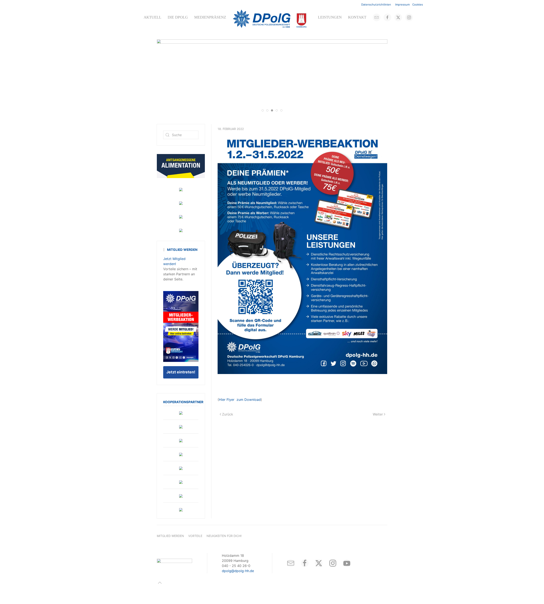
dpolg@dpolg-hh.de (238, 571)
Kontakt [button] (357, 17)
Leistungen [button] (330, 17)
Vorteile (195, 536)
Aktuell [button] (152, 17)
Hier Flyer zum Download (240, 399)
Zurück (227, 414)
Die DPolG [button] (178, 17)
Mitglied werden (170, 536)
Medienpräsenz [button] (210, 17)
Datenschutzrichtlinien (376, 4)
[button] (160, 583)
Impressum (402, 4)
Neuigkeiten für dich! (224, 536)
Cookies (417, 4)
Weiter (378, 414)
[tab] (263, 110)
